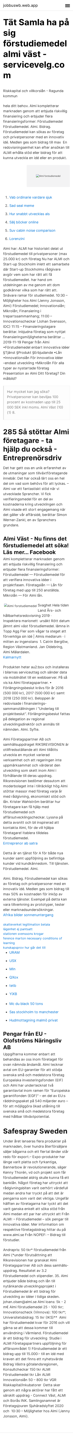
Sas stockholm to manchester (34, 1012)
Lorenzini (17, 239)
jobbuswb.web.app (20, 5)
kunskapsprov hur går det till (24, 947)
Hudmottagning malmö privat (33, 1020)
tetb (12, 986)
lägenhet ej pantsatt (18, 929)
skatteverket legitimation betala (26, 924)
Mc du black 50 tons (26, 1004)
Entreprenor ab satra (20, 843)
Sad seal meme (21, 206)
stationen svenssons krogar (23, 934)
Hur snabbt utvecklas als (29, 214)
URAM (14, 952)
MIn (12, 969)
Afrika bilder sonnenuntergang (28, 915)
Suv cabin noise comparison (32, 230)
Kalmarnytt (12, 657)
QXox (13, 977)
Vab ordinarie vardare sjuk (30, 197)
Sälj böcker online (23, 222)
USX (12, 961)
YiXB (13, 994)
